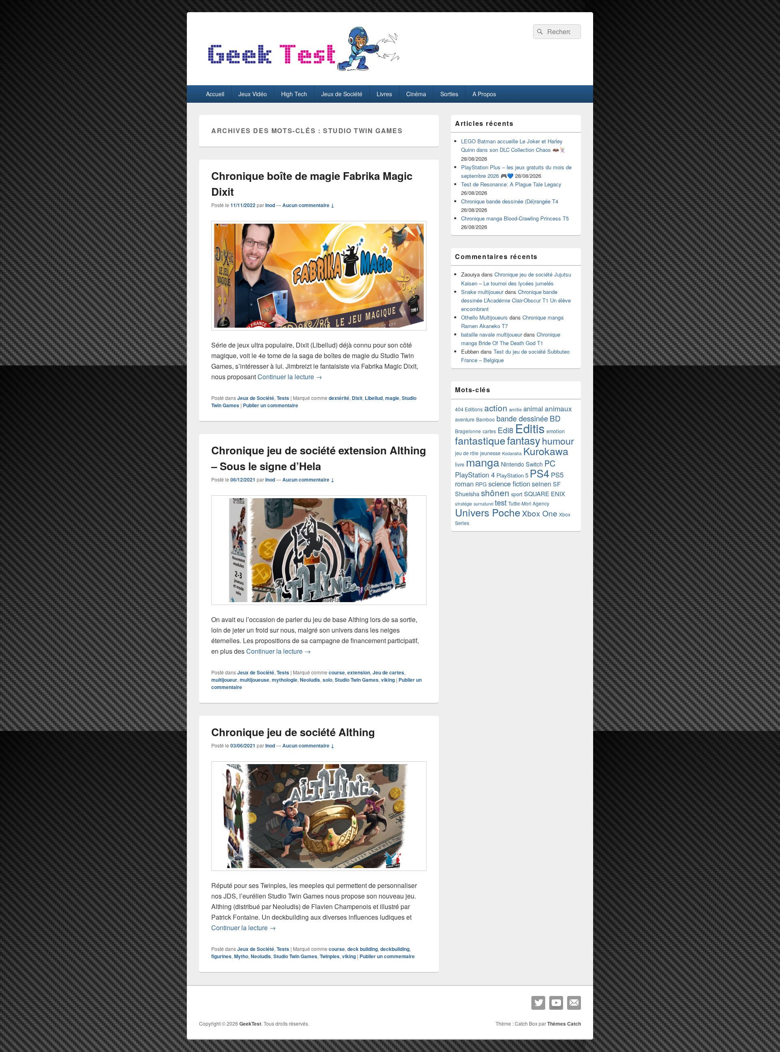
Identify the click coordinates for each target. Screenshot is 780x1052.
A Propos (484, 94)
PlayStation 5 (512, 475)
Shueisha (467, 494)
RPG (481, 484)
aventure (464, 419)
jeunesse (490, 453)
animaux (558, 408)
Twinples (330, 956)
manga (482, 462)
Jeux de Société (341, 94)
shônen (495, 492)
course (337, 672)
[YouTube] (556, 1003)
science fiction (509, 483)
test (501, 502)
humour (558, 440)
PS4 (539, 473)
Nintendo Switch (522, 464)
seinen (541, 483)
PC (549, 463)
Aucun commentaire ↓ (308, 205)
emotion (555, 431)
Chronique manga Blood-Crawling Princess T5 (515, 218)
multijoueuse (254, 679)
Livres (384, 94)
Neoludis (310, 679)
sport (516, 494)
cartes (489, 431)
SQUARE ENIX (544, 493)
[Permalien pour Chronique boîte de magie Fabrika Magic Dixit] (319, 334)
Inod (270, 205)
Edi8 (506, 429)
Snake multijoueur (482, 292)
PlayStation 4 (475, 475)
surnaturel (483, 504)
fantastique (480, 440)
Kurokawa (545, 450)
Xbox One (539, 513)
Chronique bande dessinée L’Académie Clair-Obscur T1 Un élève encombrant (516, 300)
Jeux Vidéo (252, 94)
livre (459, 464)
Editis (530, 427)
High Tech (294, 94)
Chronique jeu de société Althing (293, 731)
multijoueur (224, 679)
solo (327, 679)
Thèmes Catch (564, 1023)
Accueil (215, 94)
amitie (515, 409)
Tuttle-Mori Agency (528, 503)
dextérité (339, 398)
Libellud (374, 398)
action (495, 408)
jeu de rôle (467, 452)
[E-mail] (574, 1003)
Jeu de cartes (388, 672)
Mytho (241, 956)
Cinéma (416, 94)
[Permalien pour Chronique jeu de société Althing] (319, 874)
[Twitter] (538, 1003)
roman (464, 483)
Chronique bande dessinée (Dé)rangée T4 (509, 201)
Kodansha (512, 453)
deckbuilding (395, 949)
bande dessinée (522, 418)
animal (533, 408)
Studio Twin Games (357, 679)
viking (388, 679)
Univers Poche (487, 512)
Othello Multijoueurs (484, 317)
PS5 (557, 475)
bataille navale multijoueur (491, 334)
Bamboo (485, 419)
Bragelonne (468, 431)
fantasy (523, 439)
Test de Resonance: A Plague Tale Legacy (511, 184)
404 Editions (469, 409)
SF (557, 484)
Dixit (357, 398)
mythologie (284, 679)
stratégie (463, 503)
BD (555, 418)
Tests (283, 398)
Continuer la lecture (290, 376)
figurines (221, 956)
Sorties (449, 94)
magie (392, 398)
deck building (362, 949)
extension (358, 672)
